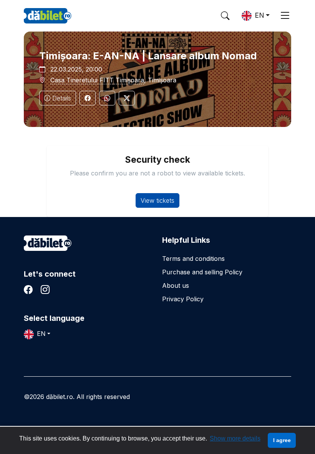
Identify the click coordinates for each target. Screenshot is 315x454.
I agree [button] (282, 440)
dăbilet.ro (47, 243)
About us (175, 285)
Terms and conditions (193, 258)
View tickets (157, 200)
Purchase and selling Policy (202, 272)
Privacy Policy (183, 299)
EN (259, 15)
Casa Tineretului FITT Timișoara (97, 80)
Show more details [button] (235, 438)
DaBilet (47, 15)
